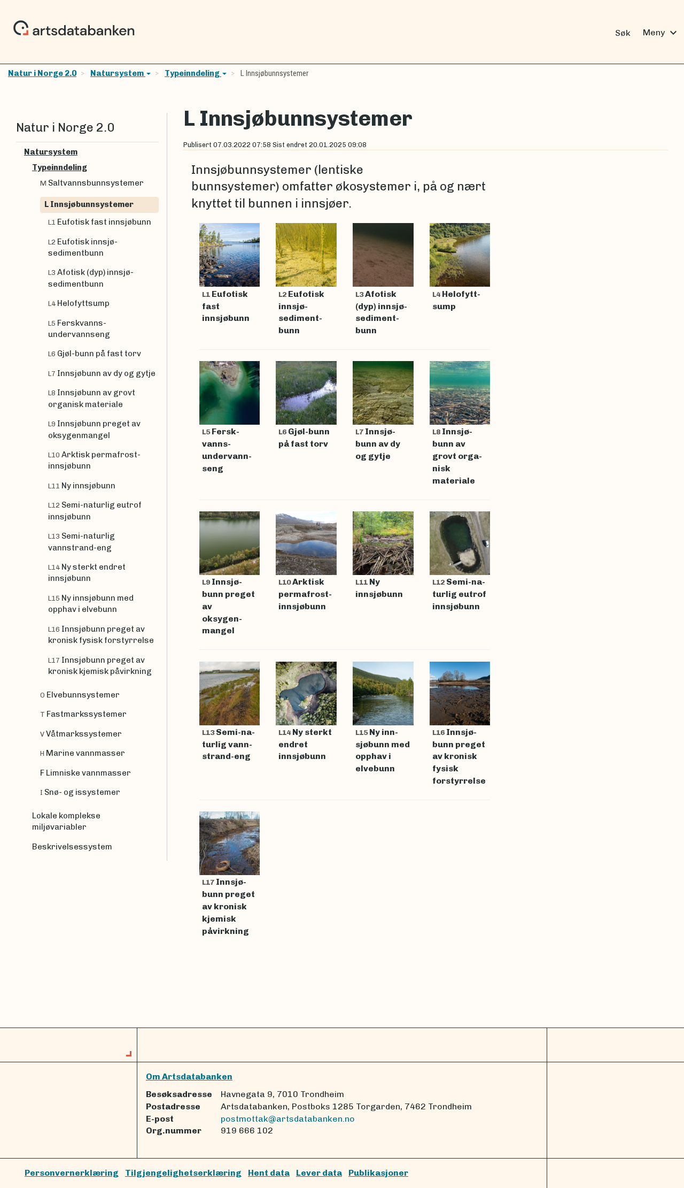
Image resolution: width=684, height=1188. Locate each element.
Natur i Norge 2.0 (42, 73)
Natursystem (117, 73)
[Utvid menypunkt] (154, 152)
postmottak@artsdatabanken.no (288, 1119)
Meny (661, 32)
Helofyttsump (79, 303)
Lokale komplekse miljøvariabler (66, 821)
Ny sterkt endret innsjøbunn (87, 572)
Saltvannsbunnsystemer (92, 183)
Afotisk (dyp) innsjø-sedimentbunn (91, 277)
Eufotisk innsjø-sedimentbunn (83, 247)
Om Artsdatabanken (189, 1076)
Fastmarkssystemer (83, 714)
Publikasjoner (378, 1173)
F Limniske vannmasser (85, 773)
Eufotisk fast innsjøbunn (99, 222)
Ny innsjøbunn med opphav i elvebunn (91, 603)
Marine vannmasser (82, 753)
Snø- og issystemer (80, 792)
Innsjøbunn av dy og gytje (102, 373)
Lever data (319, 1173)
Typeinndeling (193, 73)
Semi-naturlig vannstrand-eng (81, 541)
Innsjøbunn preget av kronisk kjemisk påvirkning (100, 665)
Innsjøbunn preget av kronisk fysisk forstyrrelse (101, 634)
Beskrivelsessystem (72, 847)
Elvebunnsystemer (80, 695)
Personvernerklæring (72, 1173)
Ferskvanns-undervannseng (79, 328)
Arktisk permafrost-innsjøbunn (94, 460)
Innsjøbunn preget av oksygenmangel (94, 429)
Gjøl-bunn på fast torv (94, 353)
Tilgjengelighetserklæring (183, 1173)
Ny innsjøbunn (81, 485)
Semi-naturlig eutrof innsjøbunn (95, 510)
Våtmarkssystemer (81, 734)
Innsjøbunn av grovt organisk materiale (91, 398)
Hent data (269, 1173)
